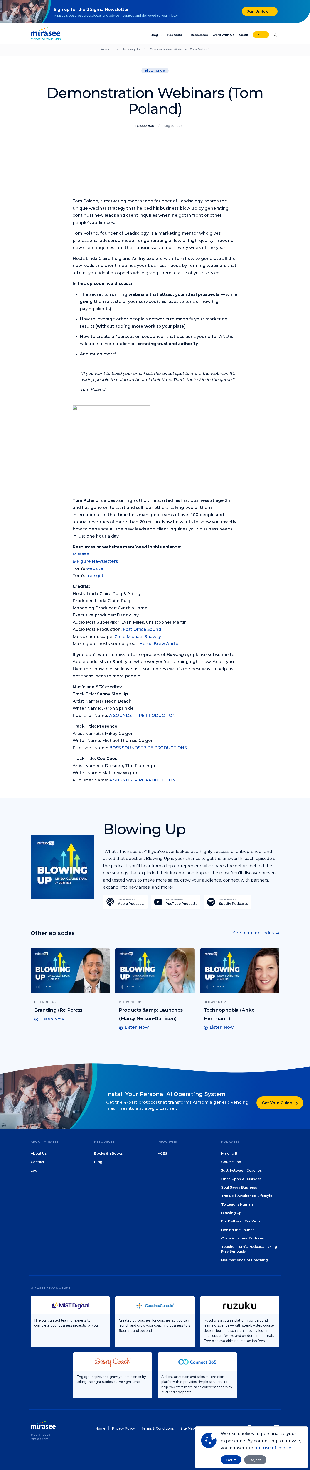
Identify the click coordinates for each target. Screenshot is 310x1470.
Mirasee (81, 554)
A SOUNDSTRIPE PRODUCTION (142, 715)
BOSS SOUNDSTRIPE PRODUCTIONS (148, 747)
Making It (229, 1153)
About (243, 35)
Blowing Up (131, 49)
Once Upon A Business (241, 1179)
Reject (255, 1460)
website (94, 568)
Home (105, 49)
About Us (39, 1153)
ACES (162, 1153)
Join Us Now (257, 11)
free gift (94, 575)
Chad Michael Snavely (137, 636)
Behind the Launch (238, 1230)
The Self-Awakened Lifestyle (246, 1196)
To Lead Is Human (237, 1204)
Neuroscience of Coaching (244, 1260)
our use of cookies (273, 1447)
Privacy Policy (123, 1428)
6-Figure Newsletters (95, 561)
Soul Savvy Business (239, 1187)
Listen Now (52, 1019)
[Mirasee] (45, 30)
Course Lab (231, 1162)
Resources (199, 35)
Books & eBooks (108, 1153)
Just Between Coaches (241, 1170)
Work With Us (223, 35)
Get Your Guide (277, 1103)
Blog (154, 35)
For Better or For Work (241, 1221)
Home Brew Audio (158, 643)
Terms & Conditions (157, 1428)
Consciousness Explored (242, 1238)
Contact (37, 1162)
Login (261, 34)
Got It (231, 1460)
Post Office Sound (142, 629)
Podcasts (174, 35)
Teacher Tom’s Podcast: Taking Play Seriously (249, 1249)
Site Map (187, 1428)
